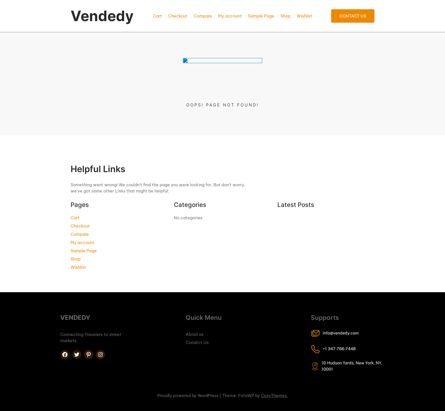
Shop (285, 16)
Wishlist (304, 16)
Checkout (177, 16)
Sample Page (261, 16)
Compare (203, 16)
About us (194, 334)
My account (230, 16)
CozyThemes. (274, 395)
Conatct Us (197, 342)
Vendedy (102, 16)
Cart (157, 16)
